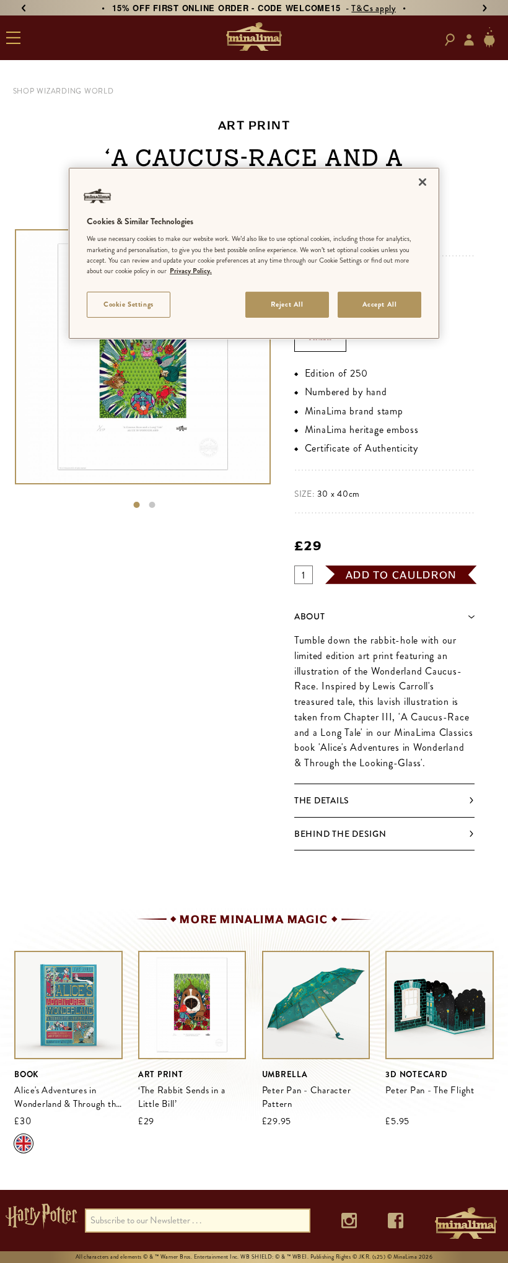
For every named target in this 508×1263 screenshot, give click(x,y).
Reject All (287, 304)
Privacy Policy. (191, 271)
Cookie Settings (128, 304)
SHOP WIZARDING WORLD (63, 91)
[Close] (422, 182)
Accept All (379, 304)
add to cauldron (401, 575)
